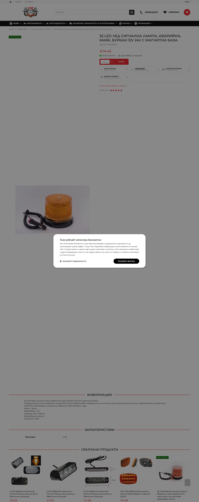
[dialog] (99, 251)
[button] (73, 261)
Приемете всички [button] (126, 261)
